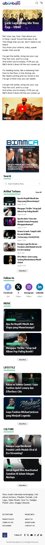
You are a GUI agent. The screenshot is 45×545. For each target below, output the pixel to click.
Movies (9, 466)
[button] (37, 3)
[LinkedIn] (39, 291)
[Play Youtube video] (22, 109)
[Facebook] (8, 291)
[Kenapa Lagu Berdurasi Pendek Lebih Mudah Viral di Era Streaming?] (10, 247)
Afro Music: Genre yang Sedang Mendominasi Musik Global (29, 260)
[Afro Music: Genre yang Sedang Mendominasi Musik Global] (10, 259)
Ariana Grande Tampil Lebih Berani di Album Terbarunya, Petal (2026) (29, 234)
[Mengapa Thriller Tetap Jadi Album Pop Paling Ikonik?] (10, 211)
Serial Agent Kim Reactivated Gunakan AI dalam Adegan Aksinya (22, 473)
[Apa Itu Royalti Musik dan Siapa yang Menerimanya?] (10, 201)
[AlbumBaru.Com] (11, 3)
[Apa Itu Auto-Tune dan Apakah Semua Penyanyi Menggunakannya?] (10, 221)
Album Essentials (14, 344)
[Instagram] (28, 291)
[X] (18, 291)
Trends (10, 442)
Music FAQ (11, 319)
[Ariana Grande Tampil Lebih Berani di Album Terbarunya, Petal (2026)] (10, 234)
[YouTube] (31, 535)
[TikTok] (38, 535)
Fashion (10, 380)
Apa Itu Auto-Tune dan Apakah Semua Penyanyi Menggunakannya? (27, 221)
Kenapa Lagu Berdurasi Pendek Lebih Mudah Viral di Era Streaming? (29, 247)
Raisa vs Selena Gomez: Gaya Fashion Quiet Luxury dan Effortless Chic (22, 388)
